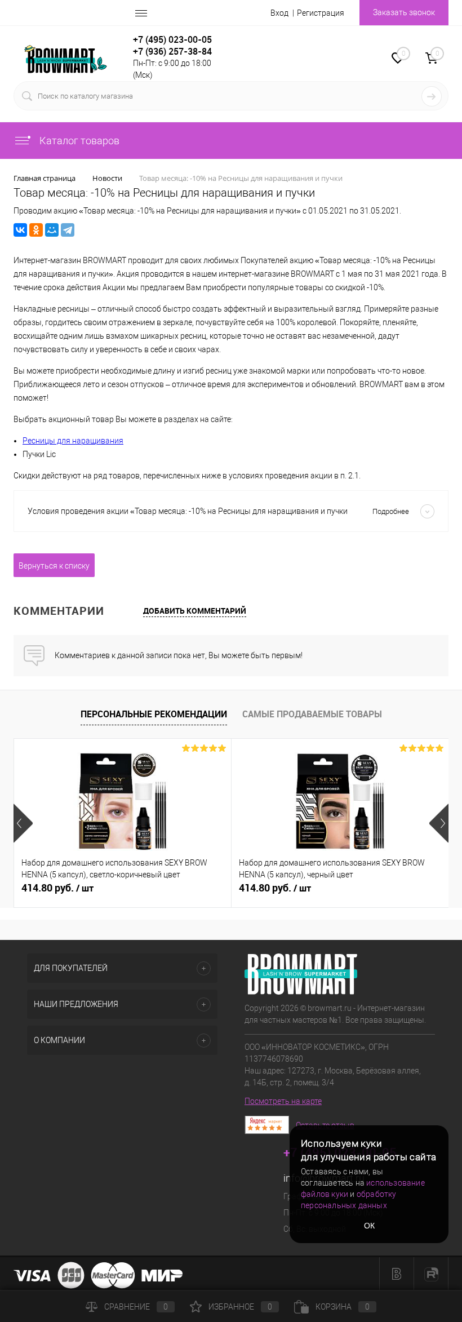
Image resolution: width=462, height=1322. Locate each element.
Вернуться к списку (54, 565)
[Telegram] (67, 230)
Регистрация (320, 12)
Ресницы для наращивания (73, 440)
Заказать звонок (404, 12)
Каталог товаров (78, 141)
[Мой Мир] (52, 230)
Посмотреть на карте (283, 1101)
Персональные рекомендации (154, 714)
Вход (279, 12)
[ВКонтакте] (20, 230)
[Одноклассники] (36, 230)
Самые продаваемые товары (312, 714)
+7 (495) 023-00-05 (172, 39)
